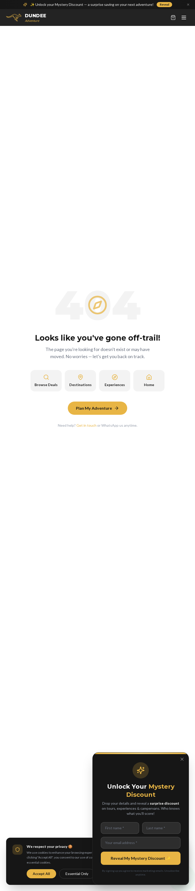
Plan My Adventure (94, 408)
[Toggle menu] (184, 17)
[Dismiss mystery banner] (188, 4)
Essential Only (77, 873)
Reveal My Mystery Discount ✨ (141, 858)
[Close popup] (182, 759)
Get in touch (86, 425)
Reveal (164, 4)
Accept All (41, 873)
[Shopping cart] (173, 17)
